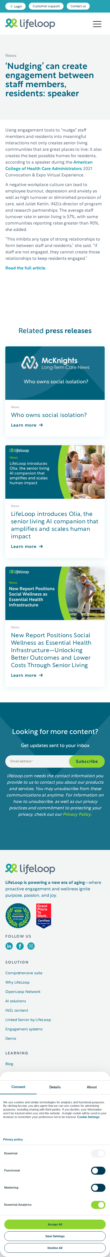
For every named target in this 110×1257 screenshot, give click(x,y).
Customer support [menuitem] (46, 6)
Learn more (24, 425)
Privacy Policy (77, 815)
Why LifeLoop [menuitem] (17, 982)
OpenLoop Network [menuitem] (22, 992)
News (15, 407)
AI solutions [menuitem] (15, 1001)
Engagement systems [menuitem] (23, 1029)
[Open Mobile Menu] (97, 24)
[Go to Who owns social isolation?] (55, 373)
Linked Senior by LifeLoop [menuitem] (28, 1020)
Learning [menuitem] (16, 1053)
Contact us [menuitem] (78, 6)
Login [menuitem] (18, 6)
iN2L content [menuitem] (16, 1010)
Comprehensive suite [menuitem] (23, 973)
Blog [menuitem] (9, 1064)
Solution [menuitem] (17, 962)
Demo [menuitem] (10, 1039)
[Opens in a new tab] (9, 948)
